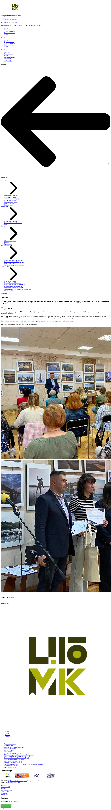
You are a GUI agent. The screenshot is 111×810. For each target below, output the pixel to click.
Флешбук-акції (8, 290)
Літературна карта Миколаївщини (14, 287)
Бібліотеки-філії (5, 787)
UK (2, 37)
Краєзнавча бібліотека (10, 281)
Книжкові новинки (10, 263)
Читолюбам (4, 181)
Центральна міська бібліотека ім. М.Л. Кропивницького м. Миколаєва (21, 25)
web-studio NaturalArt (13, 782)
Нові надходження (6, 245)
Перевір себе (4, 206)
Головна (3, 785)
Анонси (6, 242)
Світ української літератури (12, 198)
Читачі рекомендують (10, 202)
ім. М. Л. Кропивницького (10, 19)
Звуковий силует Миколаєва (12, 283)
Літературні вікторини (11, 221)
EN (4, 37)
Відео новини (8, 244)
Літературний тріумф (10, 195)
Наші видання (8, 205)
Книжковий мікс (9, 203)
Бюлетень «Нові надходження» (13, 260)
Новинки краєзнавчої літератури (14, 262)
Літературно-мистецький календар (14, 284)
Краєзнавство (5, 266)
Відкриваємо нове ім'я (10, 197)
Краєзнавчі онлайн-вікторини (13, 223)
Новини (3, 226)
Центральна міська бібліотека (11, 16)
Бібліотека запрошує (10, 241)
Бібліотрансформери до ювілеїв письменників (17, 289)
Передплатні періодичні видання (14, 265)
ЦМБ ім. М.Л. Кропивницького (17, 781)
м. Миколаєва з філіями (9, 22)
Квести (6, 224)
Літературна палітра (10, 200)
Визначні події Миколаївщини (13, 286)
